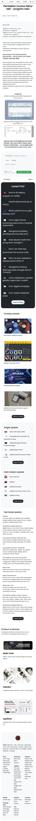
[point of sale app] (18, 707)
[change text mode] (34, 2)
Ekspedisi (5, 751)
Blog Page (6, 770)
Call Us (27, 801)
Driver (15, 801)
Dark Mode (6, 761)
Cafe (15, 745)
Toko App (16, 768)
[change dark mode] (30, 2)
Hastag (16, 815)
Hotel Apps (6, 809)
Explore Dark (18, 501)
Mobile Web (28, 765)
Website (7, 687)
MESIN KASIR (29, 145)
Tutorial (16, 803)
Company (12, 751)
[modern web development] (18, 675)
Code (25, 2)
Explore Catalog (18, 416)
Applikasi (7, 718)
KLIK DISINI (16, 58)
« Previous (6, 179)
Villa (8, 747)
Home (11, 2)
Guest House (14, 747)
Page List (16, 809)
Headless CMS (29, 761)
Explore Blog (18, 302)
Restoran (10, 745)
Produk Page (6, 772)
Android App (6, 799)
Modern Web (28, 759)
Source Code (18, 799)
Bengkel (24, 749)
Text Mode (6, 765)
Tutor (18, 2)
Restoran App (7, 807)
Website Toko (29, 766)
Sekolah (29, 749)
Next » (31, 179)
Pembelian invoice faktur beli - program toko (18, 7)
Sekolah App (17, 772)
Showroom (28, 803)
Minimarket (28, 745)
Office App (17, 774)
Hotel (4, 747)
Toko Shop (20, 745)
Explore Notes (18, 618)
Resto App (17, 770)
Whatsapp (28, 799)
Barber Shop (27, 747)
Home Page (6, 759)
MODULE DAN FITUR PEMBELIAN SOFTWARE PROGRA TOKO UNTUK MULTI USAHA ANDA (18, 142)
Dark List (16, 811)
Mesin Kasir (8, 653)
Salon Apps (6, 811)
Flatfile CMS (28, 763)
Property (21, 747)
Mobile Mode (6, 763)
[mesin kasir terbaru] (18, 645)
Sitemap (16, 813)
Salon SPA (6, 749)
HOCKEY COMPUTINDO (11, 145)
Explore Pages (18, 462)
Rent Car (18, 749)
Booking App (17, 776)
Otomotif (12, 749)
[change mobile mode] (32, 2)
